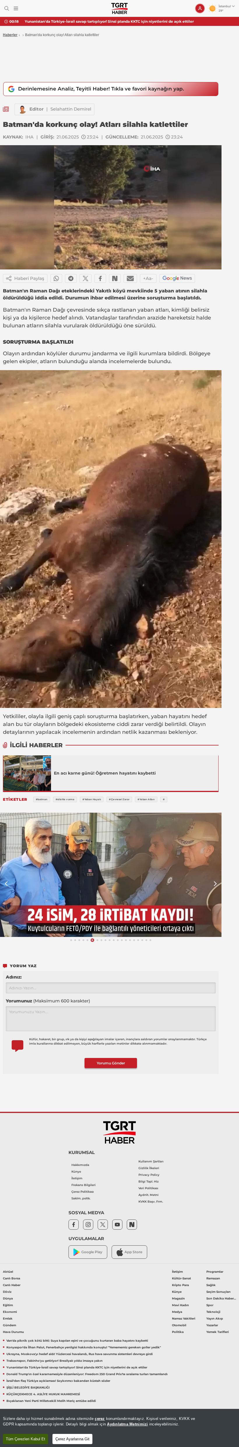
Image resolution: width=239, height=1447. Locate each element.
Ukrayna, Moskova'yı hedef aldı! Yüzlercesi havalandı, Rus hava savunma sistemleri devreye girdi (79, 1354)
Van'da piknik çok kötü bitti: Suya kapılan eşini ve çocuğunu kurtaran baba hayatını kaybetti (77, 1341)
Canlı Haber (11, 1285)
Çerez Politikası (82, 1192)
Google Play (91, 1252)
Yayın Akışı (214, 1318)
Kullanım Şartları (151, 1161)
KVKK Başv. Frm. (150, 1201)
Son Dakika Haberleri (221, 1298)
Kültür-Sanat (181, 1278)
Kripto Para (180, 1285)
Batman (13, 310)
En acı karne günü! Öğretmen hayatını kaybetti (105, 773)
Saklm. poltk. (80, 1198)
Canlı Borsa (11, 1278)
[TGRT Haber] (119, 8)
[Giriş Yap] (200, 8)
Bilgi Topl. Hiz (148, 1181)
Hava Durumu (13, 1332)
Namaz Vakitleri (183, 1318)
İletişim (76, 1178)
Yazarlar (212, 1325)
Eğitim (8, 1305)
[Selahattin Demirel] (22, 109)
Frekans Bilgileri (83, 1185)
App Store (133, 1252)
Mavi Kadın (180, 1305)
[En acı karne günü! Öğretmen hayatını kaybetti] (27, 773)
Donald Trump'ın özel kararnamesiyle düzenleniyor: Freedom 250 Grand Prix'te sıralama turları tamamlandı (87, 1374)
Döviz (7, 1292)
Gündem (9, 1325)
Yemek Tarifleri (217, 1332)
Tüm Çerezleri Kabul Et (25, 1439)
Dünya (8, 1298)
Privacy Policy (148, 1175)
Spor (209, 1305)
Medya (177, 1312)
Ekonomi (10, 1312)
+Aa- (148, 278)
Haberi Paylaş (29, 278)
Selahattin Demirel (70, 109)
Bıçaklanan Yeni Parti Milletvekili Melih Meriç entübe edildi (51, 1401)
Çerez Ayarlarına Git (72, 1439)
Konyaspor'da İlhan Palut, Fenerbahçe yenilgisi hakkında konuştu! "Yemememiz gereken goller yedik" (83, 1347)
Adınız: (14, 977)
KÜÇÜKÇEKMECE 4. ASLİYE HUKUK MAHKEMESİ (43, 1394)
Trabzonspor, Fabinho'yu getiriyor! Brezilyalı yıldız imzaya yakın (54, 1361)
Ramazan (213, 1278)
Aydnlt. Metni (148, 1195)
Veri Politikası (148, 1188)
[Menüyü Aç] (16, 8)
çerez (100, 1418)
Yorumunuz (48, 1001)
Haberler (10, 35)
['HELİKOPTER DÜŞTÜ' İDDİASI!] (111, 875)
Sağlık (211, 1285)
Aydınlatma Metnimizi (127, 1424)
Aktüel (8, 1272)
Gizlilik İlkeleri (148, 1168)
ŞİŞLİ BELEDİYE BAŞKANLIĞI (28, 1387)
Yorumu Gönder (111, 1063)
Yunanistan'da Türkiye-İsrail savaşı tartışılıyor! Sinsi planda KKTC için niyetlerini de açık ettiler (109, 21)
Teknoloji (213, 1312)
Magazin (178, 1298)
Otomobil (179, 1325)
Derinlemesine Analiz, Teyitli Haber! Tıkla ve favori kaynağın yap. (101, 89)
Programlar (214, 1272)
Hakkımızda (80, 1165)
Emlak (8, 1318)
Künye (76, 1171)
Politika (178, 1332)
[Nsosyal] (115, 278)
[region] (119, 1428)
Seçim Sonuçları (218, 1292)
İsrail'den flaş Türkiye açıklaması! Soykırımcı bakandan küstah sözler (58, 1381)
